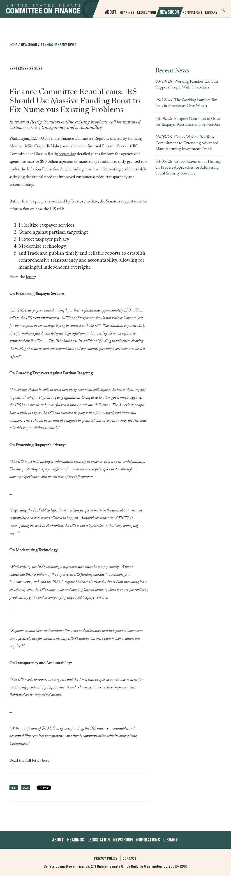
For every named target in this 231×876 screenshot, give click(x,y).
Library (211, 12)
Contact (129, 858)
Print (14, 787)
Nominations (192, 12)
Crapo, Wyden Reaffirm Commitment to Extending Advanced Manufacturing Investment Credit (186, 143)
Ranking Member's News (58, 44)
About (58, 839)
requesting (67, 153)
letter (30, 276)
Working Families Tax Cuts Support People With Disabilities (186, 85)
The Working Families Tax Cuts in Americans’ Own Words (186, 103)
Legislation (146, 12)
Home (13, 44)
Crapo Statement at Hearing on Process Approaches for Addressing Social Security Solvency (188, 167)
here (45, 760)
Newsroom (123, 839)
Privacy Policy (106, 858)
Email (25, 787)
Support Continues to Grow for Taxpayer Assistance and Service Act (188, 122)
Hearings (127, 12)
